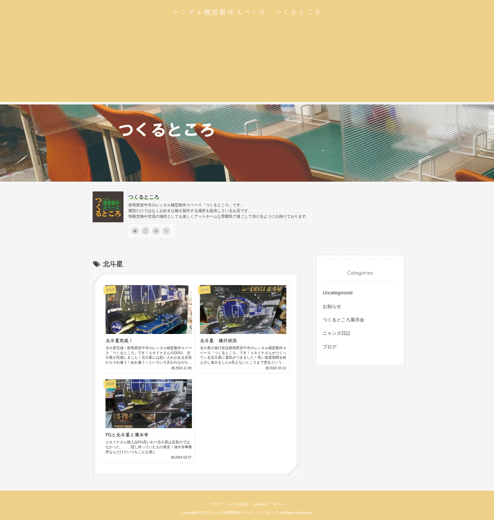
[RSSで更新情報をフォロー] (166, 231)
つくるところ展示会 (343, 319)
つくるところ (143, 197)
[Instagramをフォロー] (145, 231)
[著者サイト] (135, 231)
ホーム (278, 504)
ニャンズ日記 (336, 333)
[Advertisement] (247, 66)
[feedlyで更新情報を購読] (156, 231)
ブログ (330, 346)
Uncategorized (337, 292)
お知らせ (332, 306)
